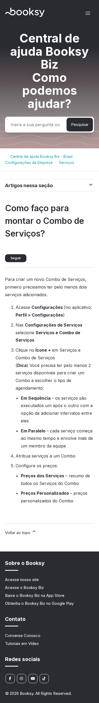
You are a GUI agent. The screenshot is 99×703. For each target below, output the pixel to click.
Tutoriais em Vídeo (22, 643)
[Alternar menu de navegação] (88, 13)
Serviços (66, 162)
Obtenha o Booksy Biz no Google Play (39, 603)
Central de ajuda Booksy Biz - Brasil (41, 156)
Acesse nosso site (22, 579)
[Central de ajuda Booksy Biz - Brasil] (25, 15)
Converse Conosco (22, 635)
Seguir (16, 258)
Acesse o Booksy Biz (24, 587)
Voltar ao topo (18, 532)
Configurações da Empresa (29, 162)
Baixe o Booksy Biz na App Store (34, 595)
